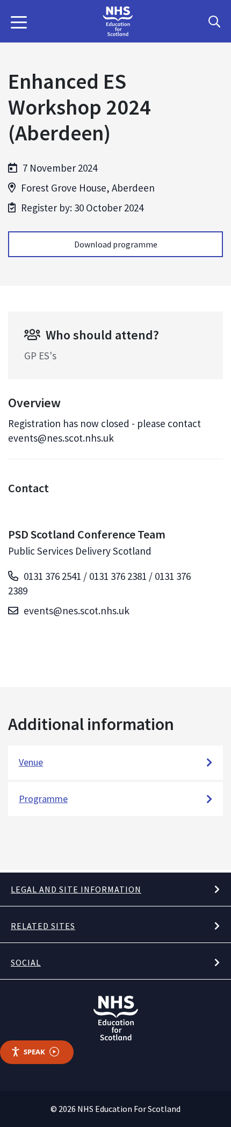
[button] (19, 21)
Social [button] (26, 962)
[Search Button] (214, 21)
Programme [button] (43, 798)
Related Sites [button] (43, 925)
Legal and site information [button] (76, 889)
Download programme (115, 244)
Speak (34, 1052)
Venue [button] (31, 762)
